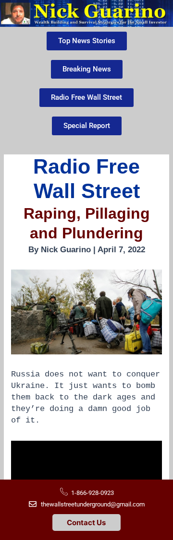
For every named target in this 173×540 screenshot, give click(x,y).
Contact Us (86, 522)
